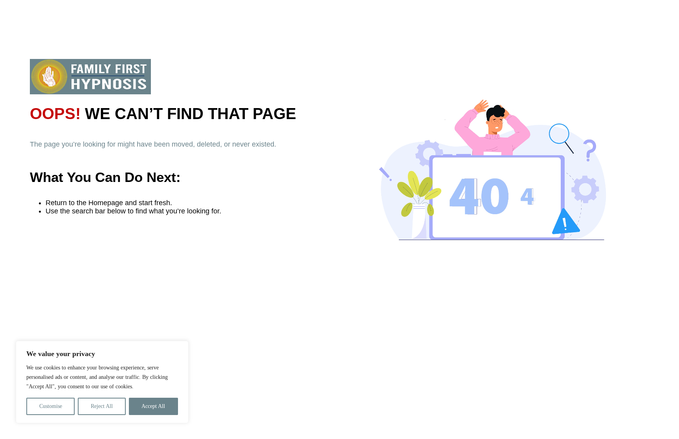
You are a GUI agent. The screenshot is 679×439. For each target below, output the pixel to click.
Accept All (153, 406)
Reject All (102, 406)
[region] (102, 382)
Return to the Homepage (84, 203)
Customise (50, 406)
